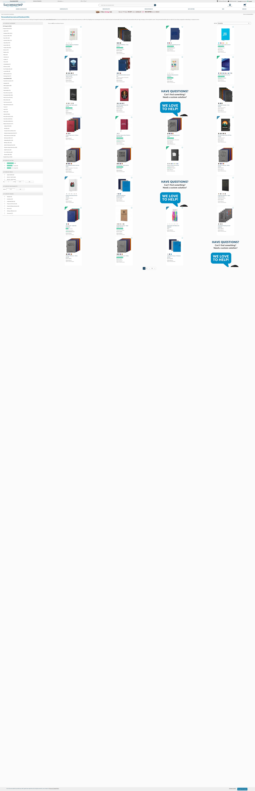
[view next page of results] (154, 268)
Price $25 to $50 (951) (8, 118)
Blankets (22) (6, 52)
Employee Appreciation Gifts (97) (10, 133)
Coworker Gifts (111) (8, 40)
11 (152, 268)
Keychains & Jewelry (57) (8, 80)
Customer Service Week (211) (10, 130)
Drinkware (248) (7, 66)
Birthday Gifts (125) (8, 142)
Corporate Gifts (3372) (7, 28)
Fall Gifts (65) (6, 128)
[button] (14, 1)
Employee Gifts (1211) (8, 33)
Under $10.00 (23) (10, 174)
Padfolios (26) (6, 87)
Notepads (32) (6, 83)
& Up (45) (16, 165)
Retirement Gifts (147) (8, 137)
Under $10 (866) (7, 114)
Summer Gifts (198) (8, 154)
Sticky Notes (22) (7, 99)
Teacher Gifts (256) (7, 47)
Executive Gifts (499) (8, 35)
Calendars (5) (6, 57)
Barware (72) (6, 49)
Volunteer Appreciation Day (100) (10, 147)
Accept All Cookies (242, 789)
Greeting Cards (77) (7, 76)
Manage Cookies (232, 788)
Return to (248, 14)
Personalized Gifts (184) (8, 95)
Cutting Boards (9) (7, 64)
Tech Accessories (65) (8, 102)
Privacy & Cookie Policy (54, 788)
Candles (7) (6, 59)
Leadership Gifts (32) (11, 201)
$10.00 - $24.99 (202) (11, 177)
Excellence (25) (10, 199)
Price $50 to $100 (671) (8, 121)
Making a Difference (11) (11, 210)
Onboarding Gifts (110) (8, 140)
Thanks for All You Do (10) (12, 203)
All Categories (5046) (7, 26)
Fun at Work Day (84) (8, 152)
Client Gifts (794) (7, 42)
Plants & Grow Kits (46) (8, 97)
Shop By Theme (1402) (8, 156)
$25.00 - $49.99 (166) (11, 179)
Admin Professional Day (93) (9, 145)
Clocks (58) (6, 61)
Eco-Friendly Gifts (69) (8, 68)
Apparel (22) (6, 30)
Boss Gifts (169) (7, 38)
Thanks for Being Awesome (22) (13, 206)
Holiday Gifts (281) (7, 126)
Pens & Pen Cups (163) (8, 92)
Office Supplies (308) (7, 85)
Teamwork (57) (10, 213)
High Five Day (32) (7, 149)
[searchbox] (127, 5)
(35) (15, 163)
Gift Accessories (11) (7, 73)
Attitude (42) (9, 196)
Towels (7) (5, 106)
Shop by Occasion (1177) (8, 123)
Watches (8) (6, 111)
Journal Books (57, 23)
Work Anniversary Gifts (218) (9, 135)
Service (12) (9, 208)
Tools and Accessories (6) (8, 104)
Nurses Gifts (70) (7, 45)
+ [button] (3, 23)
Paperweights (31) (7, 90)
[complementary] (127, 12)
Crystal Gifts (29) (7, 71)
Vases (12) (6, 109)
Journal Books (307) (8, 78)
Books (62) (6, 54)
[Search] (155, 5)
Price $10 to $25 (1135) (8, 116)
